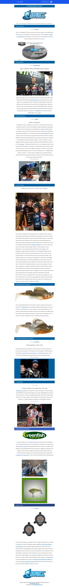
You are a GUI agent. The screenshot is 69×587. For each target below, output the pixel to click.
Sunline (36, 29)
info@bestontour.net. (38, 584)
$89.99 (38, 110)
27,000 (49, 131)
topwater (25, 455)
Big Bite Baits (37, 65)
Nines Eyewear (34, 100)
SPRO (36, 119)
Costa (41, 251)
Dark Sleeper (25, 307)
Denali (36, 385)
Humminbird (20, 36)
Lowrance (46, 34)
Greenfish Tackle (33, 442)
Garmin (51, 34)
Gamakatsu (36, 341)
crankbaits (18, 455)
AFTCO (36, 508)
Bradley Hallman (36, 244)
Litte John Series (33, 353)
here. (48, 355)
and (22, 455)
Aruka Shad (42, 353)
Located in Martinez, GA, (23, 442)
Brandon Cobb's (23, 446)
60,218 (44, 133)
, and (38, 353)
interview (22, 144)
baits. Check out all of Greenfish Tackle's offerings (39, 455)
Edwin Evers (19, 390)
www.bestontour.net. (34, 583)
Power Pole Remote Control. (28, 561)
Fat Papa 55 (25, 353)
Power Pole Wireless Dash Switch (43, 559)
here (52, 455)
